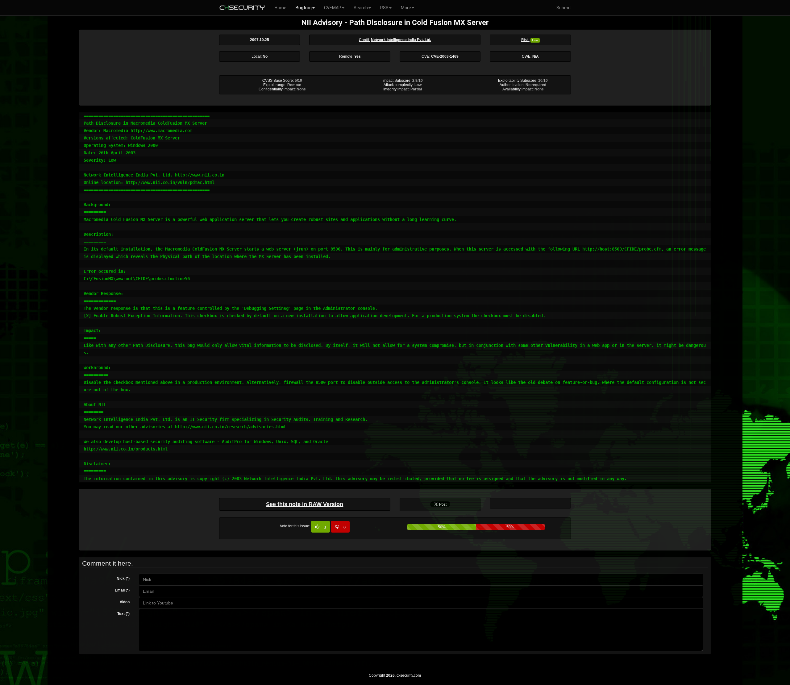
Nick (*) (123, 578)
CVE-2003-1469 (445, 56)
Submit (563, 7)
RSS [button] (384, 7)
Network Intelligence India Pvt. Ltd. (401, 40)
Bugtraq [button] (304, 7)
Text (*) (123, 614)
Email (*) (122, 590)
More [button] (406, 7)
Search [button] (361, 7)
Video (125, 602)
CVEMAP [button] (332, 7)
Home (280, 7)
